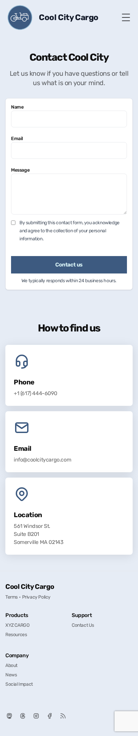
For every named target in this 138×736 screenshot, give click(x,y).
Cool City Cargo (29, 586)
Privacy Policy (36, 597)
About (11, 665)
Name (17, 107)
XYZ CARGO (17, 625)
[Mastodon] (9, 716)
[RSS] (63, 716)
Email (17, 138)
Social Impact (19, 684)
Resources (16, 634)
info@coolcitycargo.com (42, 459)
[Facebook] (49, 716)
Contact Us (83, 625)
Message (20, 170)
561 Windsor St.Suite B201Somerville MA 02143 (38, 534)
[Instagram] (36, 716)
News (11, 675)
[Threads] (22, 716)
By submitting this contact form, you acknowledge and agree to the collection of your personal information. (69, 231)
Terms (11, 597)
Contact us (69, 264)
